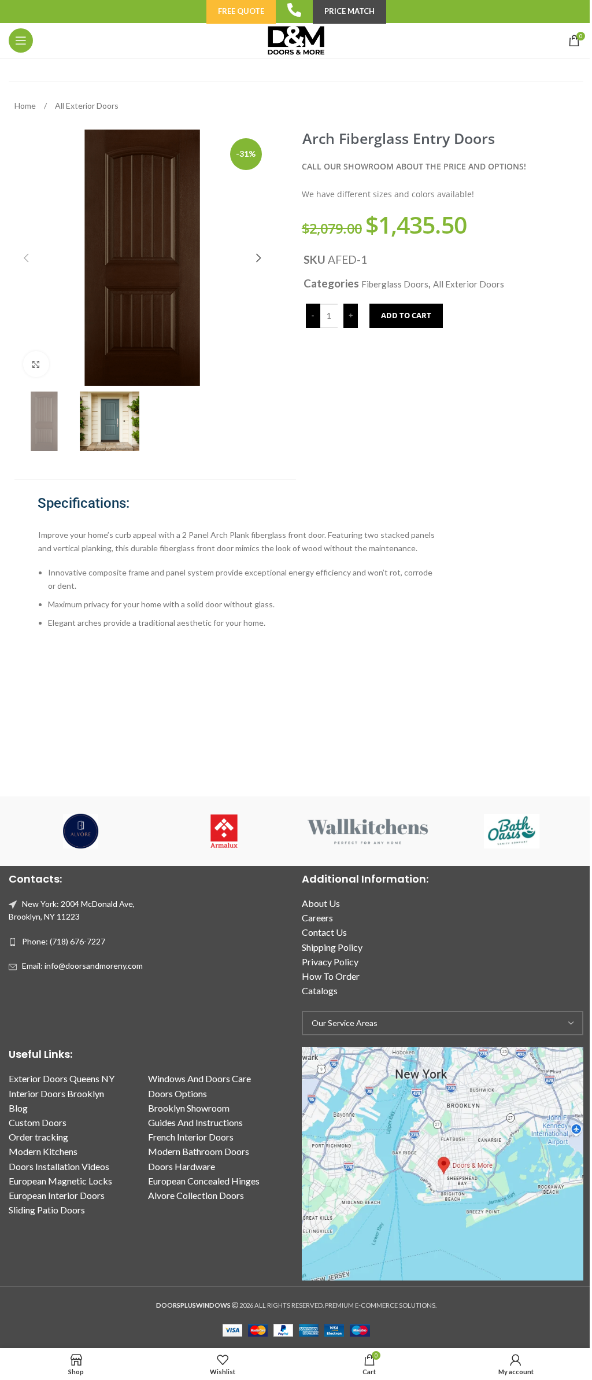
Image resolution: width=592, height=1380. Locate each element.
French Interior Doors (191, 1136)
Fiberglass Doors (394, 284)
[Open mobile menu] (21, 40)
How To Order (331, 976)
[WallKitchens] (367, 831)
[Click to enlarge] (36, 364)
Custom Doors (37, 1122)
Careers (317, 917)
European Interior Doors (57, 1195)
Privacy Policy (330, 961)
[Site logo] (296, 40)
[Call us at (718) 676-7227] (294, 10)
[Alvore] (80, 831)
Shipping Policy (332, 947)
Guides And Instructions (195, 1122)
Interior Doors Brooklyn (56, 1093)
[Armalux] (224, 831)
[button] (26, 258)
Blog (18, 1107)
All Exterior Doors (87, 105)
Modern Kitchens (43, 1151)
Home (26, 105)
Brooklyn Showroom (189, 1107)
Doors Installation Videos (59, 1166)
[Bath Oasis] (511, 831)
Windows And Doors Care (199, 1078)
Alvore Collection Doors (196, 1195)
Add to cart (406, 315)
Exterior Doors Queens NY (61, 1078)
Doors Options (177, 1093)
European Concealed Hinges (204, 1180)
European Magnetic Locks (60, 1180)
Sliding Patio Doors (47, 1209)
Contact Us (324, 932)
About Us (321, 903)
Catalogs (320, 990)
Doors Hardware (181, 1166)
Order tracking (38, 1136)
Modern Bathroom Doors (198, 1151)
